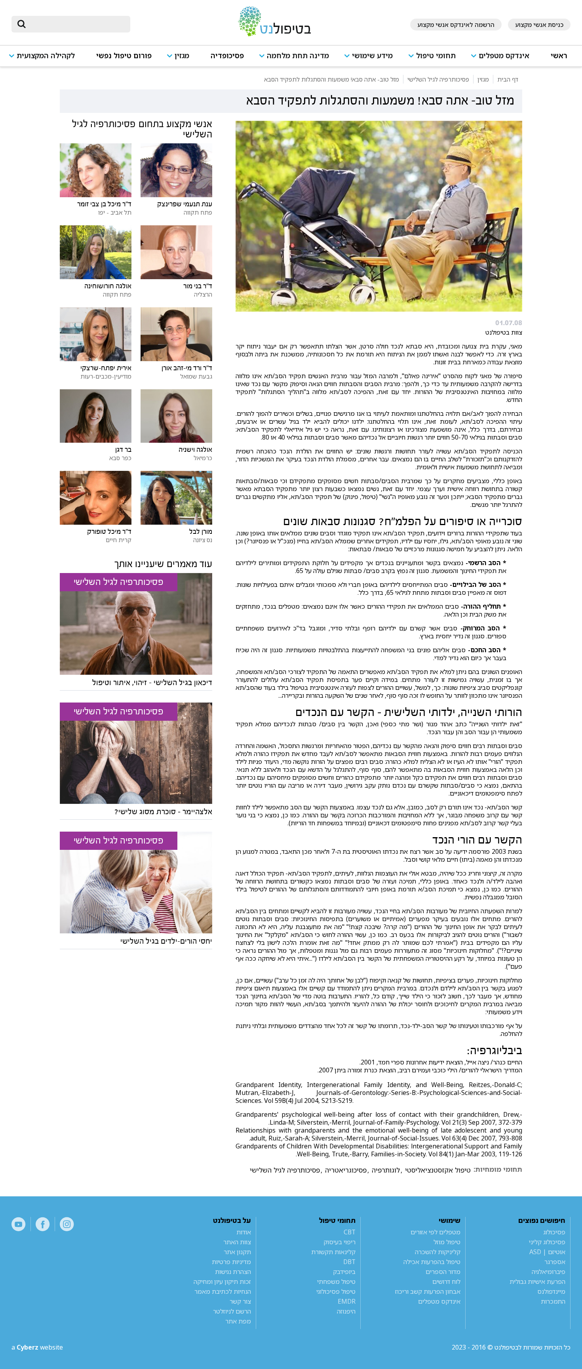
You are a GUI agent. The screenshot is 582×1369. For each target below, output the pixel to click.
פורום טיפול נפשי (124, 55)
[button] (503, 59)
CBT (350, 1232)
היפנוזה (346, 1311)
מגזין (182, 55)
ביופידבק (344, 1272)
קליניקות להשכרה (437, 1252)
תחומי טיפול (436, 55)
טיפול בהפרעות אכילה (431, 1262)
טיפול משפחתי (336, 1281)
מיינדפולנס (551, 1291)
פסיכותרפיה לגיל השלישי (285, 1170)
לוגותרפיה (386, 1170)
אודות (243, 1232)
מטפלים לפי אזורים (435, 1232)
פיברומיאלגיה (548, 1272)
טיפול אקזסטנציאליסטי (438, 1170)
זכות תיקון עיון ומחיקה (222, 1281)
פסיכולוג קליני (547, 1242)
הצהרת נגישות (233, 1272)
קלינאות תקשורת (333, 1252)
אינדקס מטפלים (504, 55)
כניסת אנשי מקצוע (539, 25)
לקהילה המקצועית (46, 55)
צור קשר (240, 1301)
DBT (349, 1262)
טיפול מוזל (447, 1242)
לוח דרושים (446, 1281)
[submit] (21, 24)
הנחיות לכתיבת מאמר (222, 1291)
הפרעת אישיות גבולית (537, 1281)
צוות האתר (237, 1242)
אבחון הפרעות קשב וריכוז (427, 1291)
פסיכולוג (554, 1232)
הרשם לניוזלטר (232, 1311)
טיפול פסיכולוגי (336, 1291)
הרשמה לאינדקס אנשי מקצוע (456, 25)
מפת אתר (238, 1321)
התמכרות (553, 1301)
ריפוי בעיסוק (339, 1242)
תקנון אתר (237, 1252)
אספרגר (554, 1262)
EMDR (347, 1301)
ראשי (559, 55)
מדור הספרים (443, 1272)
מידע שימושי (372, 55)
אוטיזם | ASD (547, 1252)
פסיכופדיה (227, 55)
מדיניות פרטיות (231, 1262)
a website (37, 1347)
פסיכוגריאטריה (346, 1170)
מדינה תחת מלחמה (298, 55)
